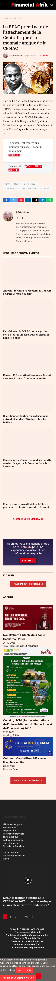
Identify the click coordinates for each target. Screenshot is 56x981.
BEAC (7, 184)
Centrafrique (30, 184)
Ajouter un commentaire (28, 519)
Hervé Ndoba (29, 188)
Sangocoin (45, 188)
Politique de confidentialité (18, 978)
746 (26, 917)
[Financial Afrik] (29, 5)
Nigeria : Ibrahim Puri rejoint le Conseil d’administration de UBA (27, 292)
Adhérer (14, 155)
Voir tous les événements (28, 780)
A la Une (44, 55)
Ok (19, 970)
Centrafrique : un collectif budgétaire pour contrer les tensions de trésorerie (26, 506)
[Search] (51, 4)
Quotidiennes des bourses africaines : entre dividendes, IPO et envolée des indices (25, 419)
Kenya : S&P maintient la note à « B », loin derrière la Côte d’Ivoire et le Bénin (27, 377)
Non (28, 970)
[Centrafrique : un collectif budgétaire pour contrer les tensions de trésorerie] (28, 486)
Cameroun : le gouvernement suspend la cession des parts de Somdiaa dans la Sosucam (27, 463)
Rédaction (17, 55)
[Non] (38, 976)
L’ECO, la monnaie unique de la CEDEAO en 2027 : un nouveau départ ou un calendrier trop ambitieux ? (28, 901)
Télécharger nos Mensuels (28, 584)
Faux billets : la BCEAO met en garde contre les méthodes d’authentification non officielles (26, 334)
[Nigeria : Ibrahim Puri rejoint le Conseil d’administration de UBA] (28, 273)
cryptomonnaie (11, 188)
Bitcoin (17, 184)
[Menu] (5, 4)
